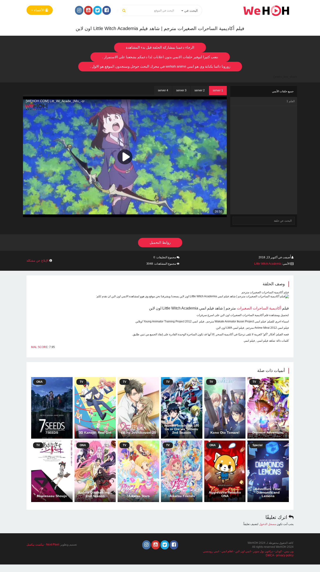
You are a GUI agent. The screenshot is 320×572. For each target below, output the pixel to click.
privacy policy (285, 555)
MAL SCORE (39, 347)
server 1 (218, 90)
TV (254, 381)
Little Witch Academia (267, 263)
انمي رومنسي (211, 551)
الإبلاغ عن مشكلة (37, 260)
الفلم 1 (291, 101)
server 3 (181, 90)
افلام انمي (227, 551)
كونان (278, 551)
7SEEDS (51, 432)
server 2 (199, 90)
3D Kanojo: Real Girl (95, 432)
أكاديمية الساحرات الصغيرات (259, 308)
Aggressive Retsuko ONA (225, 494)
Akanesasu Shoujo (52, 496)
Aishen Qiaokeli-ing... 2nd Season (95, 494)
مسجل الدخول (267, 524)
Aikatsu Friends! (181, 496)
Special (257, 445)
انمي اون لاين (243, 551)
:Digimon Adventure (268, 432)
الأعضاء (39, 10)
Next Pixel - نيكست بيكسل (42, 544)
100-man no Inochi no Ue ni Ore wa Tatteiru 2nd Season (181, 429)
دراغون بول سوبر (263, 551)
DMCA (270, 555)
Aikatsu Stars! (138, 496)
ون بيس (289, 551)
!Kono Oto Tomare (225, 432)
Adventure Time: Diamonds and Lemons (268, 492)
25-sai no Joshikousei (138, 432)
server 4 (163, 90)
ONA (39, 381)
